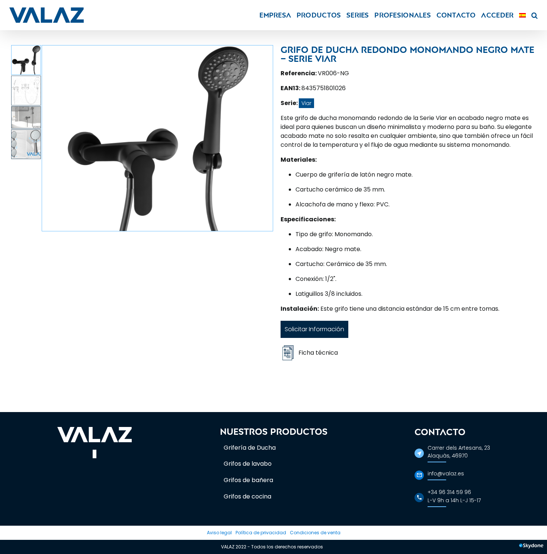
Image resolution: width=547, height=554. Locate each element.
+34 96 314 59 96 (449, 492)
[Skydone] (531, 547)
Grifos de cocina (247, 496)
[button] (534, 15)
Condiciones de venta (315, 532)
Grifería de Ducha (250, 447)
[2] (157, 138)
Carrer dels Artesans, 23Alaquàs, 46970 (459, 451)
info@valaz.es (446, 473)
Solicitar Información (314, 329)
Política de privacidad (261, 532)
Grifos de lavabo (248, 463)
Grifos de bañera (248, 480)
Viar (306, 103)
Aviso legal (219, 532)
